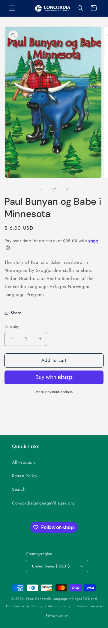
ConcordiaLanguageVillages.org (43, 503)
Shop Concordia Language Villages (54, 598)
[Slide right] (67, 189)
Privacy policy (57, 615)
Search (19, 489)
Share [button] (16, 313)
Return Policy (25, 476)
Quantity (11, 327)
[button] (12, 8)
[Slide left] (40, 189)
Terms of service (89, 606)
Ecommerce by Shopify (24, 606)
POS (86, 598)
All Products (23, 462)
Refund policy (59, 606)
